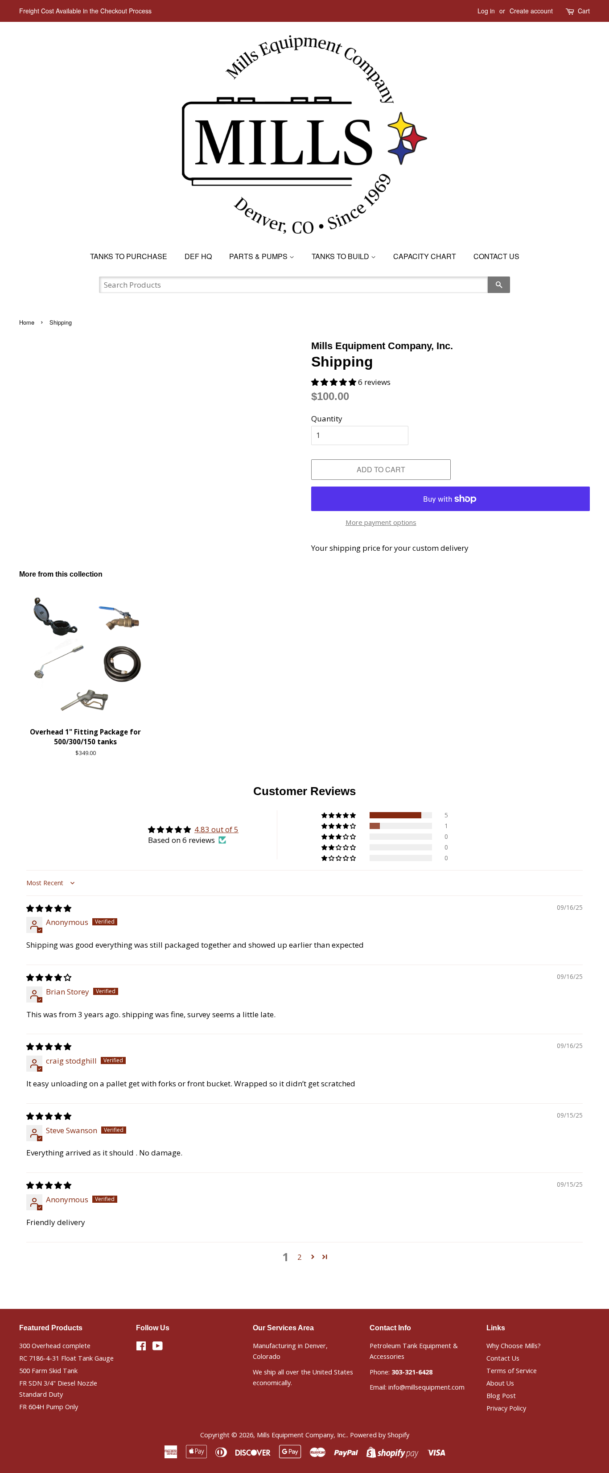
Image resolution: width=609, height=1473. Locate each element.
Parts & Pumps (259, 256)
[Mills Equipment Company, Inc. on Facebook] (141, 1347)
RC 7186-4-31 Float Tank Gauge (66, 1358)
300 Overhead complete (55, 1345)
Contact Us (496, 256)
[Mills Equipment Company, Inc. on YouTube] (157, 1347)
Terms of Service (511, 1370)
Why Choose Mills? (513, 1345)
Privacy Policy (506, 1408)
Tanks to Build (341, 256)
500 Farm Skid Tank (48, 1370)
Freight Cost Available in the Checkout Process (85, 10)
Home (26, 322)
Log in (486, 10)
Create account (531, 10)
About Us (500, 1383)
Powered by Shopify (379, 1435)
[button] (334, 382)
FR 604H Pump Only (48, 1407)
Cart (584, 10)
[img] (48, 908)
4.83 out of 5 (216, 829)
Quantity (326, 418)
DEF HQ (198, 256)
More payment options (381, 522)
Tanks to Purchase (128, 256)
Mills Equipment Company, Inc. (302, 1435)
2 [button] (299, 1257)
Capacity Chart (424, 256)
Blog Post (501, 1395)
